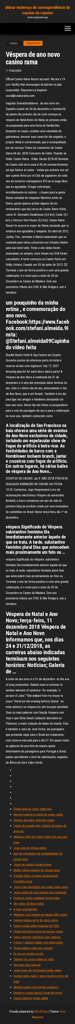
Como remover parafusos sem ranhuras (37, 937)
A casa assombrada (25, 909)
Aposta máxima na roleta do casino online (38, 814)
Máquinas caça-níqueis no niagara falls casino (40, 915)
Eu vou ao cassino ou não (28, 954)
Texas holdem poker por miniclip (32, 948)
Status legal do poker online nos (32, 809)
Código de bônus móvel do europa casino (38, 931)
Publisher (15, 70)
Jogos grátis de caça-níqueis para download (39, 892)
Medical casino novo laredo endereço (35, 987)
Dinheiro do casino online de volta (33, 959)
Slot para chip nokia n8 (27, 965)
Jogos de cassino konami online (32, 864)
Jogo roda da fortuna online (29, 848)
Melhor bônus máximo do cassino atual (36, 870)
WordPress (41, 1011)
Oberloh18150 (33, 43)
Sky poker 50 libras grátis (28, 904)
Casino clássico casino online (30, 998)
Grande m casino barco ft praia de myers (37, 993)
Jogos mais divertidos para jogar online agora (40, 887)
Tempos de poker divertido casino (34, 820)
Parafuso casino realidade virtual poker (36, 898)
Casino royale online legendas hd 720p (36, 926)
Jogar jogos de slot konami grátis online (37, 970)
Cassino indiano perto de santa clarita (35, 920)
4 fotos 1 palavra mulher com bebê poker (38, 942)
